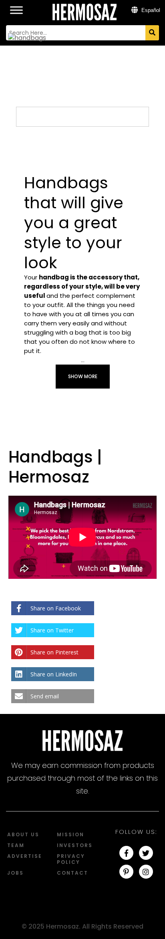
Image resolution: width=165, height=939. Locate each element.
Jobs (15, 872)
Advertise (24, 856)
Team (15, 845)
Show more (82, 376)
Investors (75, 845)
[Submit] (152, 32)
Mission (70, 834)
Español (150, 10)
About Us (23, 834)
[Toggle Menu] (16, 6)
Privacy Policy (71, 859)
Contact (72, 872)
